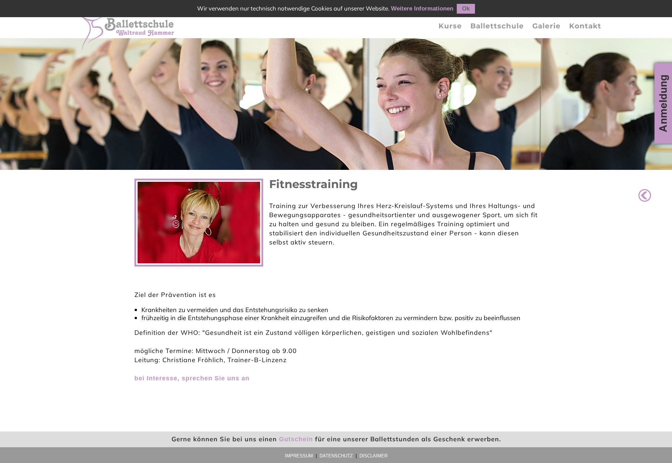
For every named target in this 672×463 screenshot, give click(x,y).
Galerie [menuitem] (546, 26)
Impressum (299, 455)
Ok (466, 8)
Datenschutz (336, 455)
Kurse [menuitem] (450, 26)
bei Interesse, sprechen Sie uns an (192, 378)
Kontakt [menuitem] (585, 26)
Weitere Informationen (422, 8)
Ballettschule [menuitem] (497, 26)
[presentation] (450, 26)
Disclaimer (373, 455)
